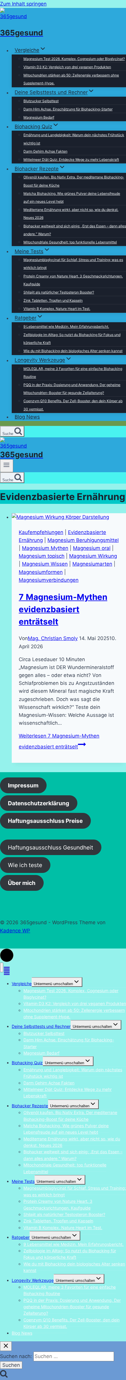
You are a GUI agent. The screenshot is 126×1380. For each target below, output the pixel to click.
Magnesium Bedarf (38, 117)
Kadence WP (15, 931)
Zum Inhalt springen (23, 4)
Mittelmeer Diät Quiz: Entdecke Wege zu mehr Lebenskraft (71, 159)
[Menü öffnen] (6, 465)
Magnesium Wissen (45, 564)
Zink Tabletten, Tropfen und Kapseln (53, 300)
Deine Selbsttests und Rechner (41, 1026)
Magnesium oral (91, 548)
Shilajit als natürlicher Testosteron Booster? (58, 292)
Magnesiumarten (92, 564)
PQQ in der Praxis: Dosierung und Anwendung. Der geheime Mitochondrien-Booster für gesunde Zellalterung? (71, 389)
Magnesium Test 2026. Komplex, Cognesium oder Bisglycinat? (74, 59)
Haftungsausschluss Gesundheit (50, 847)
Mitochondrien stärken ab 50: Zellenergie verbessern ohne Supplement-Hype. (71, 79)
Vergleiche (22, 983)
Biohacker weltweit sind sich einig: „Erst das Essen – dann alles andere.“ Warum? (74, 230)
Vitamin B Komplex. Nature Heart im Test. (56, 308)
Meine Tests (23, 1181)
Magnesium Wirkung (93, 556)
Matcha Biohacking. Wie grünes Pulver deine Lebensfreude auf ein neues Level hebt (71, 197)
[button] (6, 955)
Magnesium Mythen (45, 548)
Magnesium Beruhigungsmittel (83, 540)
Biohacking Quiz (27, 1062)
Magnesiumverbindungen (49, 580)
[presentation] (69, 517)
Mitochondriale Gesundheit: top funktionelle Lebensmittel (70, 242)
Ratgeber (21, 1237)
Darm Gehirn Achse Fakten (45, 151)
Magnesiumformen (41, 572)
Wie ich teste (25, 865)
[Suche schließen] (6, 1346)
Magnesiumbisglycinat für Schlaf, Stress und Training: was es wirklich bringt (73, 263)
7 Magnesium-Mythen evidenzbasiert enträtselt (63, 609)
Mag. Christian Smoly (53, 638)
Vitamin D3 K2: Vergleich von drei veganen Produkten (67, 67)
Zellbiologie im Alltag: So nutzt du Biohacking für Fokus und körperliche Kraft (71, 338)
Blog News (27, 417)
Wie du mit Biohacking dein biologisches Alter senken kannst (72, 351)
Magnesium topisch (41, 556)
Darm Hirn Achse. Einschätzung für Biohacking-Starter (68, 109)
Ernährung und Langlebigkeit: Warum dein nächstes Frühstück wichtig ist (73, 139)
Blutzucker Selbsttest (41, 101)
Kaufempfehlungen (41, 532)
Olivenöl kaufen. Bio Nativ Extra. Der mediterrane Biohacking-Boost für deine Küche (73, 181)
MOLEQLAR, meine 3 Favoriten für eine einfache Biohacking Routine (72, 372)
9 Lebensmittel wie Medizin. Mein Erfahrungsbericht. (66, 326)
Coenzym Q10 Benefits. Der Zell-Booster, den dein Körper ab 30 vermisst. (72, 405)
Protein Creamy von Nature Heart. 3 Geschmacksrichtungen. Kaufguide (73, 280)
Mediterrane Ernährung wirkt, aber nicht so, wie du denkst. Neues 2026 (70, 213)
